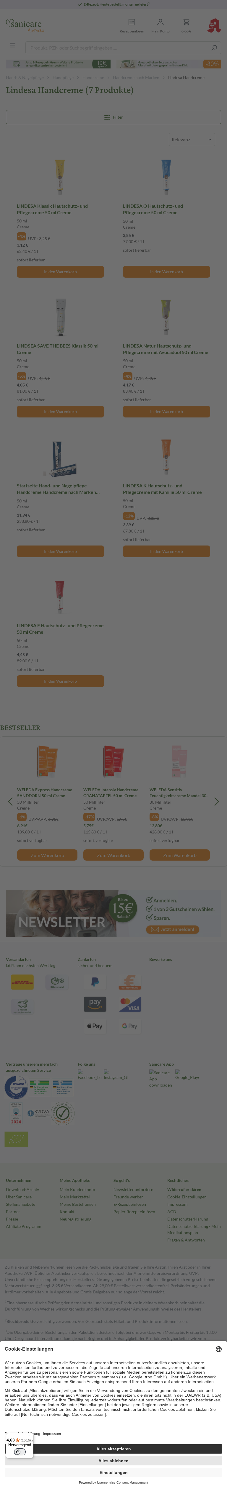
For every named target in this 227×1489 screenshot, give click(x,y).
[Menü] (29, 1436)
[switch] (20, 1451)
